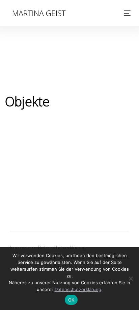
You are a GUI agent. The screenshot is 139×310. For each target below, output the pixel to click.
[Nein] (130, 278)
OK (71, 300)
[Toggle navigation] (110, 13)
